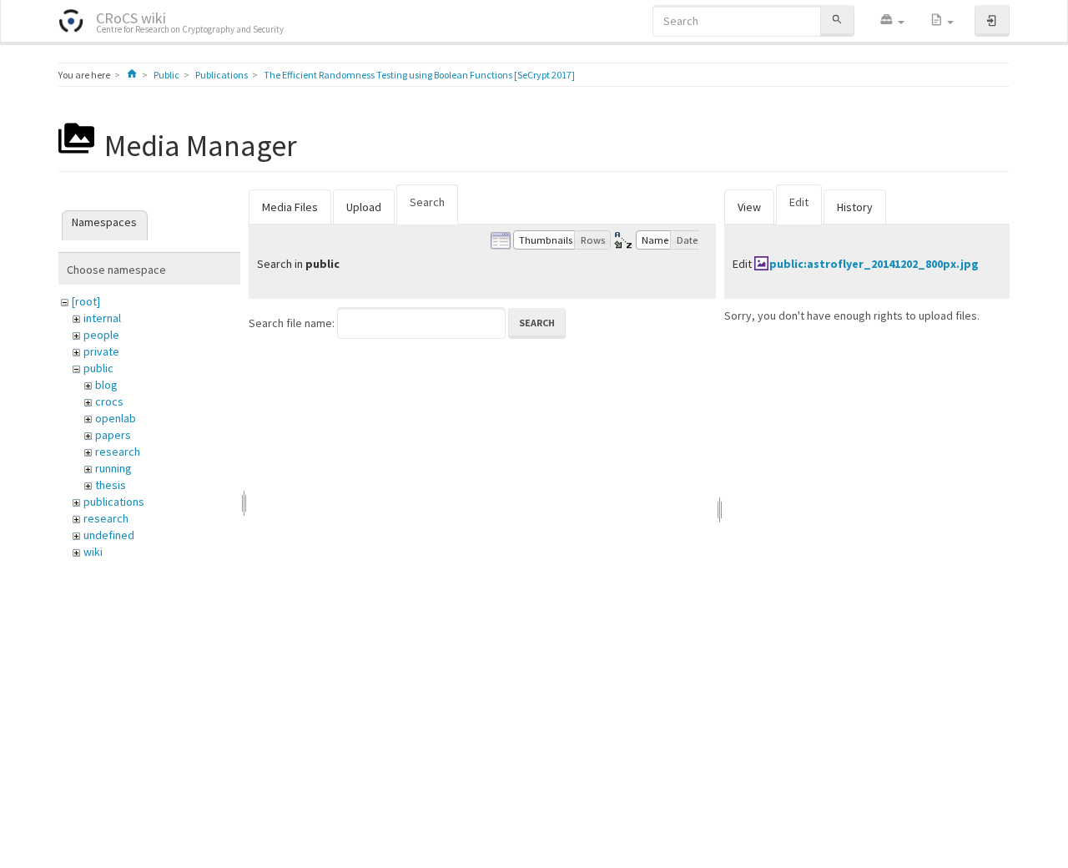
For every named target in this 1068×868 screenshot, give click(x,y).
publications (113, 501)
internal (102, 318)
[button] (892, 21)
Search (427, 201)
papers (113, 434)
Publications (221, 74)
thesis (110, 484)
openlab (115, 418)
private (101, 351)
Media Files (290, 206)
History (855, 206)
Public (166, 74)
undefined (108, 534)
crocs (109, 401)
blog (106, 384)
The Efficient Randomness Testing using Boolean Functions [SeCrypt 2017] (419, 74)
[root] (86, 301)
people (101, 334)
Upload (363, 206)
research (117, 451)
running (113, 468)
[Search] (837, 20)
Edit (799, 201)
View (749, 206)
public (98, 368)
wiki (93, 551)
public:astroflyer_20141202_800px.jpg (874, 263)
